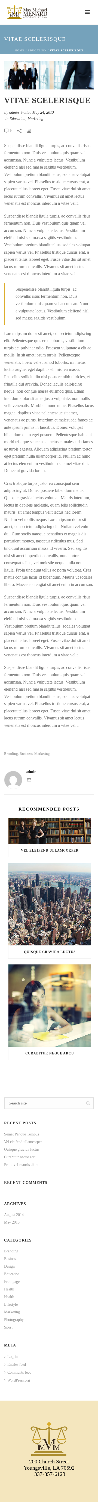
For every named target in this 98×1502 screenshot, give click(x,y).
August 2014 (14, 1215)
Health (9, 1289)
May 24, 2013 (43, 112)
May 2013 (12, 1222)
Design (9, 1266)
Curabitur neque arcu (49, 1053)
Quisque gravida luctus (50, 952)
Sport (8, 1327)
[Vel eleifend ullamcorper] (49, 831)
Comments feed (19, 1372)
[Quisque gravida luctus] (49, 904)
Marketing (35, 119)
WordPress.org (18, 1380)
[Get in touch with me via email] (29, 781)
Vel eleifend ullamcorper (50, 850)
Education (37, 50)
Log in (12, 1357)
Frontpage (12, 1282)
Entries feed (16, 1365)
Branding (11, 753)
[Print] (32, 130)
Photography (14, 1320)
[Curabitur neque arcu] (49, 1005)
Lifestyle (11, 1304)
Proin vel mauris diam (21, 1165)
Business (26, 753)
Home (19, 50)
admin (14, 112)
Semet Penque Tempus (21, 1134)
